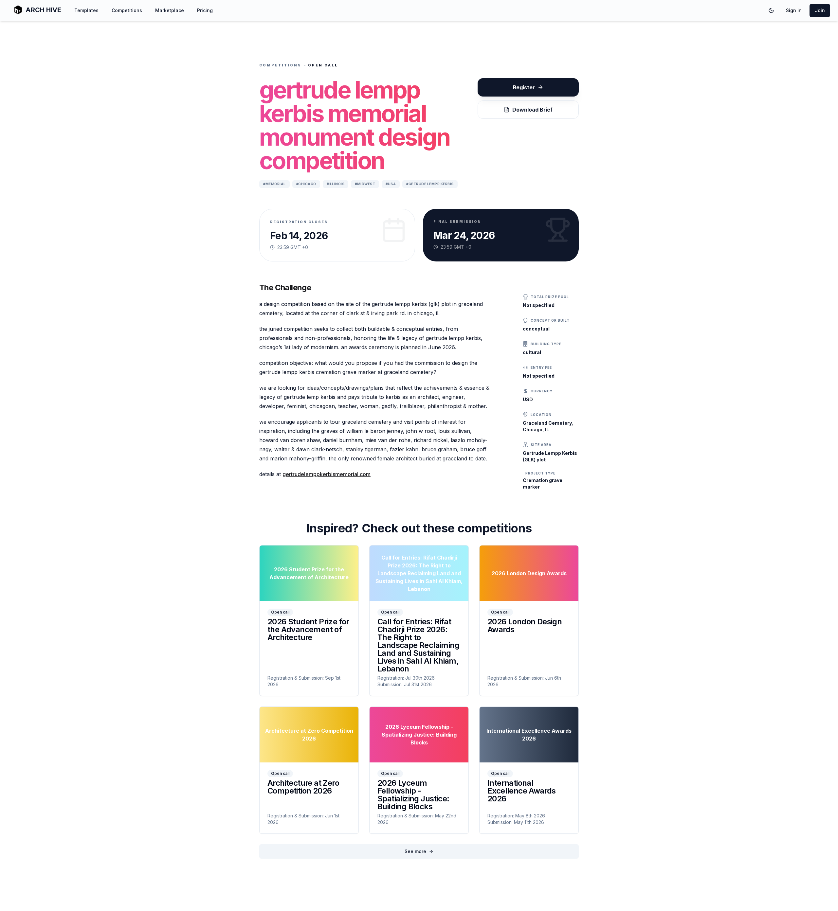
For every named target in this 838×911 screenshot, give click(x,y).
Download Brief (532, 109)
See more (415, 851)
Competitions (127, 10)
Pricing (205, 10)
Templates (86, 10)
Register (524, 87)
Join (820, 10)
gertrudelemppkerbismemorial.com (326, 474)
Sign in (794, 10)
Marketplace (169, 10)
